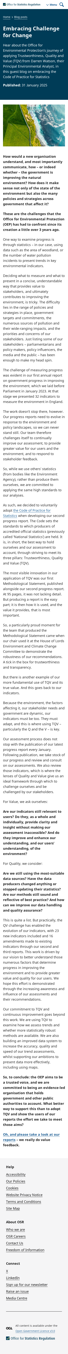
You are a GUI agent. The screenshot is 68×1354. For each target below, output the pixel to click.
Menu (53, 4)
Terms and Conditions (23, 1201)
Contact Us (14, 1243)
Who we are (15, 1229)
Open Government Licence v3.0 (35, 1331)
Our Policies (15, 1181)
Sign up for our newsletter (27, 1284)
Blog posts (20, 17)
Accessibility (16, 1174)
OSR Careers (16, 1236)
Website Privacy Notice (24, 1195)
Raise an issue (17, 1291)
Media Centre (16, 1298)
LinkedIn (13, 1278)
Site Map (13, 1208)
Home (6, 17)
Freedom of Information (25, 1250)
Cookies (12, 1188)
